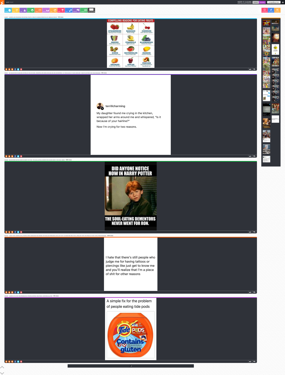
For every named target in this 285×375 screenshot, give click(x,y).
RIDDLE (75, 11)
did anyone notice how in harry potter (20, 160)
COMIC (82, 11)
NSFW (44, 11)
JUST (9, 2)
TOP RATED (264, 11)
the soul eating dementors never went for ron (47, 160)
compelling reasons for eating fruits (20, 17)
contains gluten (47, 296)
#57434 (6, 235)
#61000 (6, 160)
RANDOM (277, 11)
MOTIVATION (91, 11)
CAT (67, 11)
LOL (29, 11)
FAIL (21, 11)
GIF (51, 11)
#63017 (6, 73)
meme (63, 160)
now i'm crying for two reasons (90, 73)
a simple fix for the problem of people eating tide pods (25, 296)
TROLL (37, 11)
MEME (6, 11)
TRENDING (271, 11)
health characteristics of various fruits (44, 17)
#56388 (6, 296)
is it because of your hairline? (72, 73)
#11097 (6, 17)
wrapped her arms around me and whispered (49, 73)
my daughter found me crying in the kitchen (22, 73)
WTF (14, 11)
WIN (59, 11)
